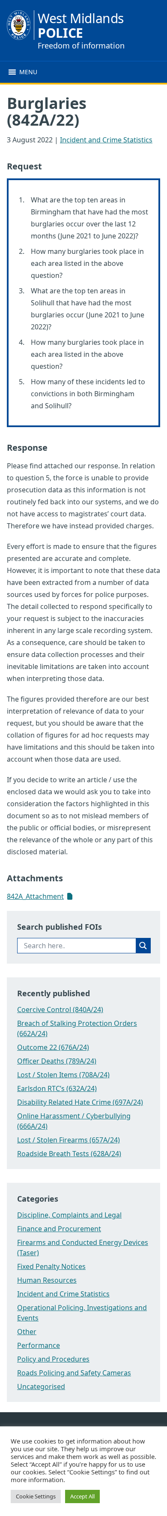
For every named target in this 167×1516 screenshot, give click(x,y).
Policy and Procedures (53, 1359)
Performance (38, 1345)
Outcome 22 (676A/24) (53, 1047)
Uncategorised (41, 1386)
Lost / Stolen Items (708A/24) (63, 1074)
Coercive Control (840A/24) (60, 1009)
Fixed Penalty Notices (51, 1266)
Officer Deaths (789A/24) (56, 1061)
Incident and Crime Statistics (106, 140)
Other (26, 1331)
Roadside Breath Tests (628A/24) (69, 1153)
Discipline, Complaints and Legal (69, 1215)
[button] (28, 72)
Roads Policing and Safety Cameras (74, 1372)
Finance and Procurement (59, 1228)
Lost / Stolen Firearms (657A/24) (68, 1140)
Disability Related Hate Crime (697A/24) (80, 1102)
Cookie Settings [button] (36, 1496)
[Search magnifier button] (143, 945)
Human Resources (47, 1280)
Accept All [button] (82, 1496)
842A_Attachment (35, 896)
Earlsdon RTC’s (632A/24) (57, 1088)
